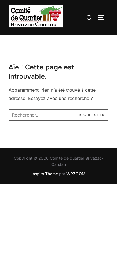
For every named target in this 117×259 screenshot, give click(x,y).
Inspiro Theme (45, 173)
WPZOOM (75, 173)
